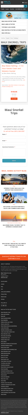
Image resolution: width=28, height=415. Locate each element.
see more (14, 98)
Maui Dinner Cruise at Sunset (7, 367)
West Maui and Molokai (6, 335)
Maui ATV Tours (4, 357)
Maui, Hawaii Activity (14, 171)
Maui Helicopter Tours (9, 21)
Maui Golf (3, 316)
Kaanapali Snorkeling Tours (6, 370)
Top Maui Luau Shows (8, 27)
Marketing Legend (5, 412)
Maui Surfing (3, 394)
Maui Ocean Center (5, 347)
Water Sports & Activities (12, 222)
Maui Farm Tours (4, 378)
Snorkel (12, 9)
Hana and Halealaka (5, 376)
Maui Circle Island (4, 355)
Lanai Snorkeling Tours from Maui (8, 392)
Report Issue (3, 296)
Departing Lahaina (5, 386)
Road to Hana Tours (5, 339)
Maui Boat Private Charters (6, 390)
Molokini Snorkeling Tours (7, 86)
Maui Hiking (3, 380)
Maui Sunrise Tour (5, 359)
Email (4, 140)
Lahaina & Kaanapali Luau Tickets (8, 384)
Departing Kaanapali (5, 365)
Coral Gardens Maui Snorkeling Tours (9, 349)
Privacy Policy (4, 294)
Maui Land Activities (8, 24)
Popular (7, 38)
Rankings (16, 38)
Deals (2, 9)
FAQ (2, 289)
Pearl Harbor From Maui (6, 361)
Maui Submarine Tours (6, 351)
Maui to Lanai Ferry (5, 324)
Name (4, 134)
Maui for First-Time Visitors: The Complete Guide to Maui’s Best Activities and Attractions (14, 245)
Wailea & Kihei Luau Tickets (7, 322)
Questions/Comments (8, 147)
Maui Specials (6, 33)
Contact (2, 284)
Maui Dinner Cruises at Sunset (7, 372)
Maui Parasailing (4, 369)
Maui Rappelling (4, 320)
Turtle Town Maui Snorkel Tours (8, 331)
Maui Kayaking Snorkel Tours (7, 388)
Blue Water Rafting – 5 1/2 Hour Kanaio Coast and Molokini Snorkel (12, 68)
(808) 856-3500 (22, 9)
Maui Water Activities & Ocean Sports (14, 30)
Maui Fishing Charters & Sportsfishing (9, 326)
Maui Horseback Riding (6, 318)
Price (12, 38)
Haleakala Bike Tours (5, 337)
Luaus (7, 9)
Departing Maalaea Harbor (6, 345)
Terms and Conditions (5, 291)
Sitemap (2, 299)
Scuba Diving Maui (5, 327)
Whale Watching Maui (5, 353)
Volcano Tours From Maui (6, 382)
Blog (14, 186)
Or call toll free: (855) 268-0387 (14, 131)
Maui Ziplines (4, 341)
